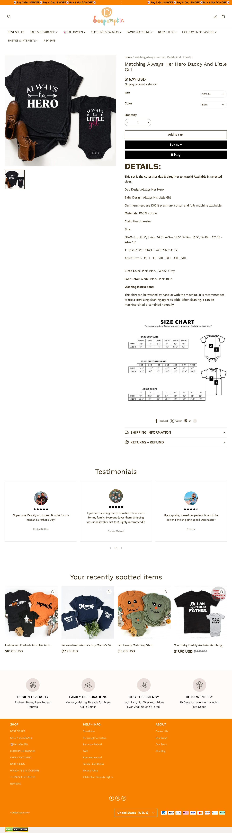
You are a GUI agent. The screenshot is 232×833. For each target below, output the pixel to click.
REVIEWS (49, 40)
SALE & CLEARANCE (42, 32)
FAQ (85, 751)
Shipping (129, 84)
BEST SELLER (16, 32)
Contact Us (162, 731)
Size (127, 93)
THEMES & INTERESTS (22, 40)
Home (128, 57)
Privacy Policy (90, 770)
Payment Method (92, 757)
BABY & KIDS (166, 32)
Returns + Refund (92, 744)
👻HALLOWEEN (73, 32)
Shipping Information (94, 737)
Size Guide (89, 731)
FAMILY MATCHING (138, 32)
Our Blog (160, 751)
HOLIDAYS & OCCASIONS (198, 32)
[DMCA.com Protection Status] (16, 831)
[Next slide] (121, 548)
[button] (9, 16)
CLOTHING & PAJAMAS (105, 32)
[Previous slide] (110, 548)
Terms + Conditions (93, 763)
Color (128, 103)
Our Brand (161, 737)
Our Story (161, 744)
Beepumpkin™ (23, 813)
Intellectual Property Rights (98, 777)
